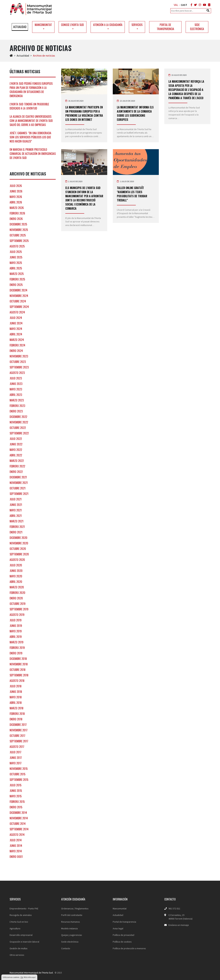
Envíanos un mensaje (178, 925)
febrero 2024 (17, 345)
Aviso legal (118, 928)
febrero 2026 (17, 213)
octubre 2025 (18, 235)
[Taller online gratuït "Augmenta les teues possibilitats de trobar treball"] (136, 162)
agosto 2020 (17, 560)
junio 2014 (16, 846)
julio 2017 (15, 752)
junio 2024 (16, 323)
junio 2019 (16, 626)
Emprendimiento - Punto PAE (24, 908)
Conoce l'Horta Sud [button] (72, 25)
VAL (176, 5)
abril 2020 (16, 582)
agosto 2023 (17, 373)
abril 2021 (16, 516)
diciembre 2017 (18, 725)
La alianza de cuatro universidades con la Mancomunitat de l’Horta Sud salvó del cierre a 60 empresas (31, 120)
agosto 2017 (17, 747)
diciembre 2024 (18, 290)
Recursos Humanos (70, 921)
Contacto (65, 948)
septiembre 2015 (19, 780)
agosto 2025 (17, 246)
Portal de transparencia (165, 27)
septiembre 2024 (19, 307)
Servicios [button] (136, 25)
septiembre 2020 (19, 554)
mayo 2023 (16, 389)
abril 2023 (16, 395)
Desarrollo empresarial (21, 935)
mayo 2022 (16, 450)
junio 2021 (16, 505)
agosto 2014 (17, 835)
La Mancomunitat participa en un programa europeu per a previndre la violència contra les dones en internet (84, 113)
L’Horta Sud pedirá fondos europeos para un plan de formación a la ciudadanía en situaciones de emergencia (31, 89)
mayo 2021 (16, 510)
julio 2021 (15, 499)
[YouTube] (204, 5)
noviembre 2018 (19, 664)
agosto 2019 (17, 615)
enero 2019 (16, 653)
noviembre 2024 (19, 296)
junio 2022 (16, 444)
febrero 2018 (17, 714)
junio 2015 (16, 791)
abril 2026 (16, 202)
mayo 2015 (16, 796)
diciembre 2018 (18, 659)
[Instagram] (199, 5)
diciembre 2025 (18, 224)
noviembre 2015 (19, 769)
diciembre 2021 (18, 477)
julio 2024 (16, 318)
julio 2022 (16, 439)
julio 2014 (16, 840)
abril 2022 (16, 455)
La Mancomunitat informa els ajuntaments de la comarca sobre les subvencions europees (135, 113)
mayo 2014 (16, 851)
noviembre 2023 (19, 356)
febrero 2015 (17, 802)
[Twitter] (195, 5)
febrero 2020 (17, 593)
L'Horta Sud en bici (19, 921)
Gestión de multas (18, 948)
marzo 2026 (17, 208)
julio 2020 (16, 565)
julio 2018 (15, 686)
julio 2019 (15, 620)
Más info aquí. (30, 977)
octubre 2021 (17, 488)
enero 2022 (16, 472)
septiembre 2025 (19, 241)
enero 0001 (16, 857)
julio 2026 (16, 186)
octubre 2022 (18, 428)
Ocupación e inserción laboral (24, 941)
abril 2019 (16, 637)
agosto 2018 (17, 681)
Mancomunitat (119, 908)
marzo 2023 (17, 400)
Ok (21, 977)
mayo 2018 (16, 697)
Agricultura (15, 928)
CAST (184, 5)
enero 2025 (16, 285)
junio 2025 (16, 257)
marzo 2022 (17, 461)
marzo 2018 (16, 708)
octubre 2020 (18, 549)
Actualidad (19, 27)
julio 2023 (16, 378)
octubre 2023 (18, 362)
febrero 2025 (17, 279)
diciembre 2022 (18, 417)
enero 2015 (16, 807)
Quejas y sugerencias (71, 935)
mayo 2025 (16, 263)
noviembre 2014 (19, 818)
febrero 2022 (17, 466)
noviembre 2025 (19, 230)
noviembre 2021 (19, 483)
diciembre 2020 (18, 538)
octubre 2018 (17, 670)
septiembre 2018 (19, 675)
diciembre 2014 (18, 813)
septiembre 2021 (19, 494)
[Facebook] (190, 5)
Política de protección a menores (129, 948)
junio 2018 (16, 692)
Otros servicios (17, 954)
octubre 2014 (18, 824)
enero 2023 (16, 411)
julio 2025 (16, 252)
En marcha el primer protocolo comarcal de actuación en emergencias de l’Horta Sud (33, 153)
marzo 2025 (17, 274)
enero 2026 (16, 219)
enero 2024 (16, 351)
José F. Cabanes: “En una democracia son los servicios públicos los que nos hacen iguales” (30, 137)
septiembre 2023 (19, 367)
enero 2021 (16, 532)
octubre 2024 (18, 301)
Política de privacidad (123, 935)
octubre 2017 (17, 736)
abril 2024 (16, 334)
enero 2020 (16, 598)
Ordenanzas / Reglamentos (74, 908)
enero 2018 (16, 719)
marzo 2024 (17, 340)
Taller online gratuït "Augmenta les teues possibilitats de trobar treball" (132, 194)
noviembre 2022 (19, 422)
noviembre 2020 (19, 543)
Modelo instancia (69, 928)
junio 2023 (16, 384)
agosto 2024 (17, 312)
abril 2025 (16, 268)
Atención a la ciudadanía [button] (107, 25)
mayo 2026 (16, 197)
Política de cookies (122, 941)
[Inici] (11, 55)
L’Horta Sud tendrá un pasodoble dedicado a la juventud (29, 106)
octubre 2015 (17, 774)
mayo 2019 (16, 631)
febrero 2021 (17, 527)
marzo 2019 (16, 642)
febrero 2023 (17, 406)
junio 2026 (16, 191)
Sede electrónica (197, 27)
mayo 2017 (15, 763)
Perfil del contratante (71, 915)
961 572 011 (174, 908)
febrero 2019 (17, 648)
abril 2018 (16, 703)
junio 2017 (16, 758)
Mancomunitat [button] (43, 25)
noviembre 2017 (19, 730)
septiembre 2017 (19, 741)
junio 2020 (16, 571)
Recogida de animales (21, 915)
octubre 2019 (17, 604)
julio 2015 (15, 785)
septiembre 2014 (19, 829)
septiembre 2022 (19, 433)
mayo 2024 (16, 329)
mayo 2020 (16, 576)
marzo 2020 (17, 587)
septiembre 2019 (19, 609)
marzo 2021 (16, 521)
